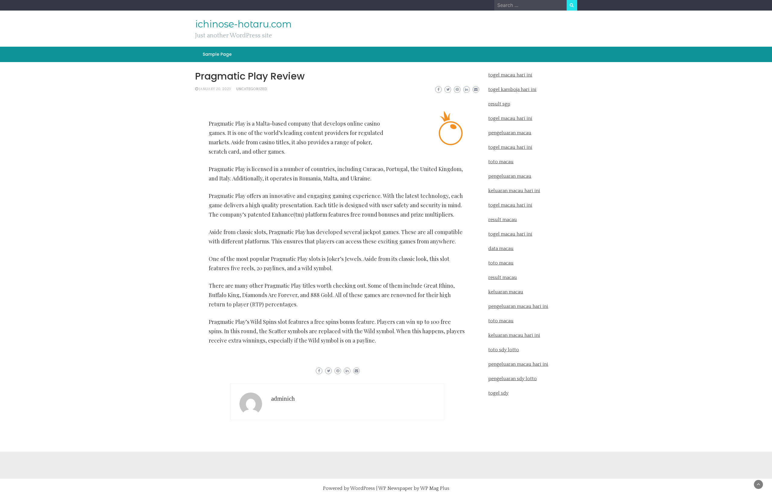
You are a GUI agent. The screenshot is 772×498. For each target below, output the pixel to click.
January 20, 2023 (215, 89)
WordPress (362, 488)
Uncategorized (251, 89)
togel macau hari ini (510, 147)
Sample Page (217, 54)
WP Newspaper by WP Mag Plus (413, 488)
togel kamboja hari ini (512, 89)
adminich (283, 398)
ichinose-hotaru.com (243, 24)
